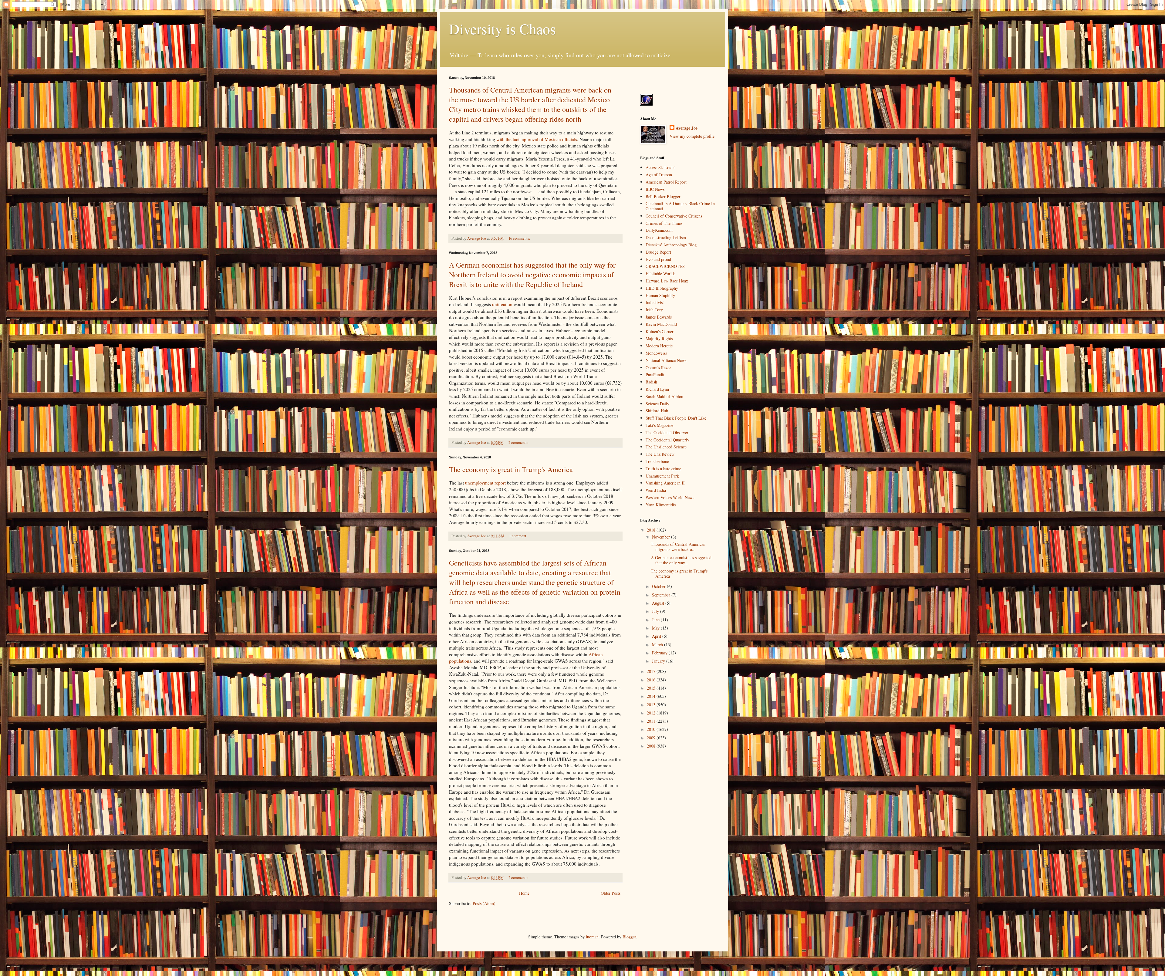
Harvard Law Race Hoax (667, 281)
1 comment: (518, 536)
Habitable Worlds (660, 273)
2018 (652, 530)
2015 (652, 688)
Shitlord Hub (657, 411)
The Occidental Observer (667, 432)
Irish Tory (654, 309)
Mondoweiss (656, 353)
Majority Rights (659, 338)
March (658, 644)
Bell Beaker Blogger (663, 196)
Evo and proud (658, 259)
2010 (652, 729)
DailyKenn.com (659, 230)
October (659, 586)
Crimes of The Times (664, 223)
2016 (652, 680)
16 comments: (519, 238)
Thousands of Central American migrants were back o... (678, 546)
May (656, 628)
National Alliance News (666, 360)
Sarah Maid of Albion (664, 396)
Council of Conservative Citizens (674, 216)
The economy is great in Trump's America (511, 469)
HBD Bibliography (662, 288)
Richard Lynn (657, 389)
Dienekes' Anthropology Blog (671, 245)
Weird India (656, 490)
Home (524, 893)
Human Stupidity (660, 295)
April (657, 636)
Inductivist (655, 302)
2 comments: (518, 442)
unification (502, 304)
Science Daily (657, 404)
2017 (652, 671)
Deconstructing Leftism (666, 237)
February (660, 653)
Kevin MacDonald (661, 324)
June (656, 620)
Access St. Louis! (661, 167)
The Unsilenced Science (666, 447)
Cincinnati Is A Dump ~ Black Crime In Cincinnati (680, 206)
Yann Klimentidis (661, 505)
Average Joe (686, 128)
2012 (652, 713)
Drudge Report (658, 252)
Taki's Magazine (659, 425)
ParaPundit (655, 374)
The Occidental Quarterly (667, 440)
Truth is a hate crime (663, 468)
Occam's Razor (658, 367)
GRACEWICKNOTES (665, 266)
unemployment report (485, 483)
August (658, 603)
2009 (652, 738)
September (661, 595)
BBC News (655, 189)
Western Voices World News (670, 497)
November (661, 537)
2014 (652, 696)
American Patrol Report (666, 182)
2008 (652, 746)
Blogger (629, 937)
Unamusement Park (662, 476)
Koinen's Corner (660, 331)
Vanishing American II (665, 483)
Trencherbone (657, 461)
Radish (651, 382)
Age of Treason (659, 174)
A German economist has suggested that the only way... (681, 560)
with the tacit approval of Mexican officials (536, 139)
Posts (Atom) (484, 903)
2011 (652, 721)
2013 (652, 705)
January (659, 661)
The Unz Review (660, 454)
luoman (592, 937)
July (656, 611)
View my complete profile (692, 136)
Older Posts (610, 893)
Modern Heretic (659, 346)
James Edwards (659, 317)
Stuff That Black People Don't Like (676, 418)
